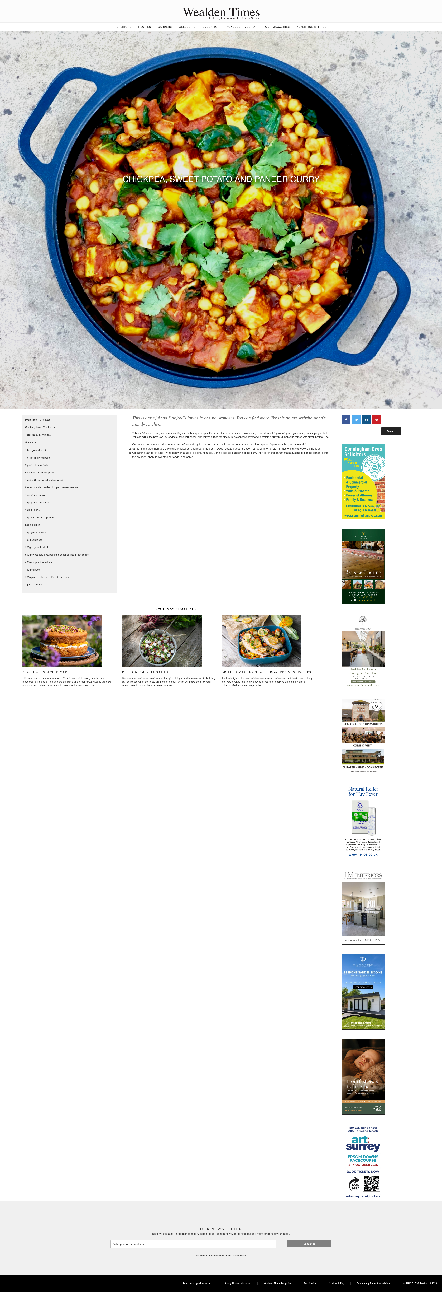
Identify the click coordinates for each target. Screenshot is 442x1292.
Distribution (310, 1283)
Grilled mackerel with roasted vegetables (266, 672)
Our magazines (277, 27)
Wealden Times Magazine (278, 1283)
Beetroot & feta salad (145, 672)
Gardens (165, 27)
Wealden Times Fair (242, 27)
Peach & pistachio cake (46, 672)
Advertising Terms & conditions (374, 1283)
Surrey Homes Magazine (237, 1283)
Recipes (144, 27)
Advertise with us (312, 27)
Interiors (123, 27)
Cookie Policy (336, 1283)
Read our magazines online (197, 1283)
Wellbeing (187, 27)
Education (211, 27)
